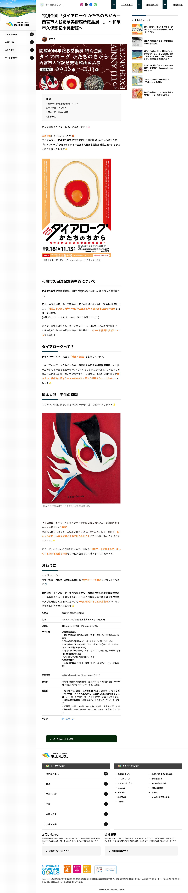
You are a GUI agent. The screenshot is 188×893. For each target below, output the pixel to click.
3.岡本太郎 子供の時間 (57, 112)
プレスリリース (124, 778)
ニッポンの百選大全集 (160, 797)
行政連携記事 (157, 778)
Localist (121, 788)
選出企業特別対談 (159, 783)
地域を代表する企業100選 (162, 774)
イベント (121, 792)
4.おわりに (51, 116)
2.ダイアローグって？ (56, 107)
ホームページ (68, 718)
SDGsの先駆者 (157, 788)
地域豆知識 (122, 797)
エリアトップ (127, 4)
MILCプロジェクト (125, 783)
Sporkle (121, 801)
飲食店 (154, 792)
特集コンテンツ (124, 774)
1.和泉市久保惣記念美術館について (62, 103)
